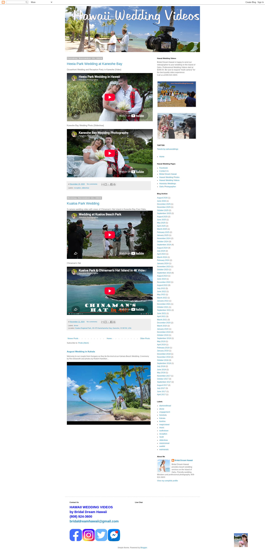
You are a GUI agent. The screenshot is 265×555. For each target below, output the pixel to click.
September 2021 (164, 310)
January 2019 (163, 351)
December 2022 (164, 282)
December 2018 (164, 354)
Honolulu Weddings (167, 183)
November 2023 (164, 266)
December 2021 (164, 304)
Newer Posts (73, 338)
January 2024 (163, 263)
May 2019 (161, 341)
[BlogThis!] (105, 184)
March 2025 (162, 229)
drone (76, 325)
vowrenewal (164, 443)
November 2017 (164, 376)
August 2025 (162, 217)
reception (77, 188)
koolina (162, 421)
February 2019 (163, 348)
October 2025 (162, 210)
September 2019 (164, 338)
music (161, 428)
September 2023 (164, 273)
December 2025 (164, 204)
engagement (164, 412)
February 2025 (163, 232)
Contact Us (164, 171)
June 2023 (161, 279)
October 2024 (162, 242)
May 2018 (161, 373)
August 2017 (162, 385)
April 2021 (161, 316)
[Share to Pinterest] (114, 184)
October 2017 (162, 379)
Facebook (163, 168)
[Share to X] (108, 184)
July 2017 (161, 388)
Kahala (162, 418)
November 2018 (164, 357)
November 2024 (164, 238)
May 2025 (161, 223)
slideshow (85, 188)
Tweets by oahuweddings (167, 149)
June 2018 (161, 370)
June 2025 (161, 220)
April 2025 (161, 226)
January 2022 (163, 301)
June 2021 (161, 313)
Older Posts (145, 338)
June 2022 (161, 291)
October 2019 (162, 335)
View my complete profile (167, 481)
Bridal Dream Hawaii (168, 174)
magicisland (164, 424)
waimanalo (164, 449)
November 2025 (164, 207)
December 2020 (164, 323)
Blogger (143, 548)
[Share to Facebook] (111, 184)
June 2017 (161, 391)
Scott (161, 437)
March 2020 (162, 326)
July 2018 (161, 366)
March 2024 (162, 257)
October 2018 (162, 360)
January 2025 (163, 235)
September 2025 (164, 213)
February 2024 (163, 260)
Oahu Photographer (167, 187)
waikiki (162, 446)
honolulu (163, 415)
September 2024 (164, 245)
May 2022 (161, 294)
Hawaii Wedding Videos (169, 180)
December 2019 (164, 332)
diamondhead (165, 406)
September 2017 (164, 382)
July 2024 (161, 251)
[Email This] (102, 184)
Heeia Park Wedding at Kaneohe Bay (94, 64)
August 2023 (162, 276)
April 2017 (161, 394)
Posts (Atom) (83, 343)
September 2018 (164, 363)
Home (109, 338)
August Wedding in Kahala (81, 351)
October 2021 (162, 307)
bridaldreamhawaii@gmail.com (94, 521)
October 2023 (162, 270)
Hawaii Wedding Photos (169, 177)
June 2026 (161, 201)
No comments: (92, 184)
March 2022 (162, 298)
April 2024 (161, 254)
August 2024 (162, 248)
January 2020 (163, 329)
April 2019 (161, 345)
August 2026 (162, 198)
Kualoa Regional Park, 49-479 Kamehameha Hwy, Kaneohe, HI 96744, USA (103, 328)
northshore (163, 431)
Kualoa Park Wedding (83, 203)
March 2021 (162, 320)
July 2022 (161, 288)
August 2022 (162, 285)
